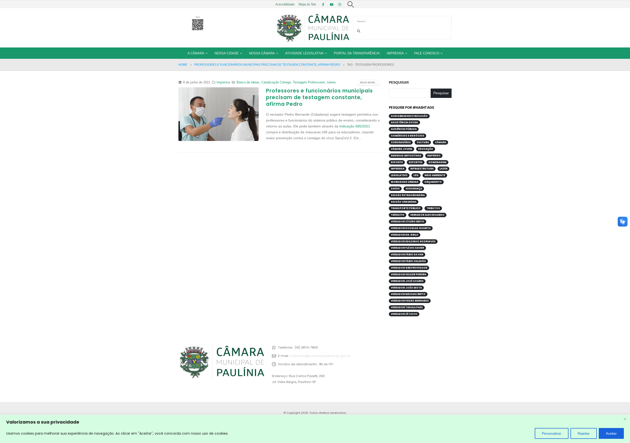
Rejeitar (584, 433)
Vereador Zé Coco (404, 314)
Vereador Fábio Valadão (408, 261)
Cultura (423, 142)
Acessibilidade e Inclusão (409, 116)
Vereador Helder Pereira (408, 274)
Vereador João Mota (406, 288)
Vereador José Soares (407, 281)
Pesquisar (399, 82)
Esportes (416, 162)
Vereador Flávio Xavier (407, 248)
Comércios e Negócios (407, 135)
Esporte (397, 162)
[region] (315, 429)
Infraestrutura (422, 168)
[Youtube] (331, 4)
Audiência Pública (404, 129)
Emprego (434, 155)
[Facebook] (323, 4)
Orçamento (433, 182)
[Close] (625, 419)
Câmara (440, 142)
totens (331, 82)
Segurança (414, 188)
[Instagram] (339, 4)
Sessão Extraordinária (408, 195)
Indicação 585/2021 (354, 126)
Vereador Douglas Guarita (411, 228)
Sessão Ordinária (403, 202)
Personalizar (551, 433)
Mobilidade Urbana (404, 182)
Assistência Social (404, 122)
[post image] (218, 114)
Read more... (368, 82)
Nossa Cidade (227, 53)
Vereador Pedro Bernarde (410, 301)
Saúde (395, 188)
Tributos (433, 208)
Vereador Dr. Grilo (404, 235)
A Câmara (196, 53)
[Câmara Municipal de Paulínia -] (312, 28)
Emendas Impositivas (406, 155)
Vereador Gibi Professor (409, 268)
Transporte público (406, 208)
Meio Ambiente (435, 175)
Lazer (443, 168)
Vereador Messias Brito (408, 294)
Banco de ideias (247, 82)
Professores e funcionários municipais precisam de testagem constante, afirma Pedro (319, 97)
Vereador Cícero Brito (407, 221)
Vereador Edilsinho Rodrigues (413, 241)
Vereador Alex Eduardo (427, 215)
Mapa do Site (307, 4)
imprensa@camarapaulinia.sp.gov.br (320, 356)
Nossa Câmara (262, 53)
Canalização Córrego (276, 82)
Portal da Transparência (357, 53)
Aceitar (611, 433)
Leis (416, 175)
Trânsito (397, 215)
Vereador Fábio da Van (407, 254)
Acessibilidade (284, 4)
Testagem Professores (309, 82)
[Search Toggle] (351, 4)
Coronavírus (401, 142)
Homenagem (437, 162)
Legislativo (399, 175)
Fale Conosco (426, 53)
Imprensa (395, 53)
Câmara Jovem (401, 149)
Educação (425, 149)
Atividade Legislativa (304, 53)
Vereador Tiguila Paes (407, 307)
